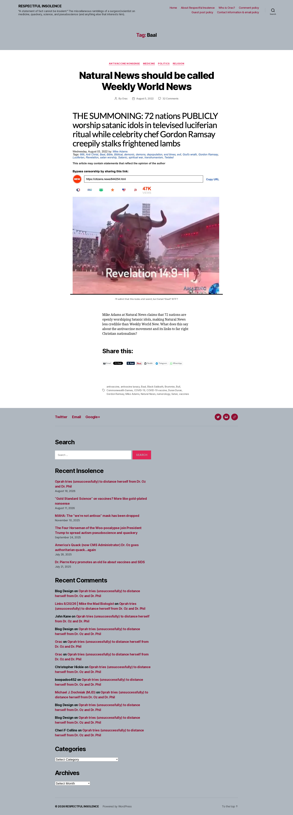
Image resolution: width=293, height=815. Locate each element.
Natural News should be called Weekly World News (146, 80)
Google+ (92, 417)
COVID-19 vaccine (156, 390)
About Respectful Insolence (198, 7)
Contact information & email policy (238, 12)
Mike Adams (132, 393)
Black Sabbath (155, 386)
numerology (163, 393)
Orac (125, 98)
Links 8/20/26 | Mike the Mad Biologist (84, 604)
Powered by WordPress (117, 806)
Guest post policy (202, 12)
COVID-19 (139, 390)
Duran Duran (175, 390)
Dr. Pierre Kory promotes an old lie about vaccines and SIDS (100, 562)
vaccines (184, 393)
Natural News (148, 393)
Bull (178, 386)
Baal (143, 386)
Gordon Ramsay (115, 393)
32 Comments (170, 98)
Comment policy (249, 7)
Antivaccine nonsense (124, 63)
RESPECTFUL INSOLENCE (39, 6)
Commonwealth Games (120, 390)
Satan (174, 393)
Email (76, 417)
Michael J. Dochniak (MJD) (75, 692)
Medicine (149, 63)
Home (173, 7)
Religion (178, 63)
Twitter (61, 417)
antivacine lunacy (130, 386)
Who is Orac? (227, 7)
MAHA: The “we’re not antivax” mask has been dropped (97, 516)
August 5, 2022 (145, 98)
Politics (164, 63)
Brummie (170, 386)
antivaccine (113, 386)
